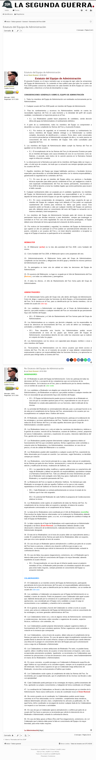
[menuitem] (82, 10)
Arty (43, 751)
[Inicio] (48, 4)
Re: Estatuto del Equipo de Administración (44, 368)
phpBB (43, 749)
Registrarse (20, 14)
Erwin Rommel (9, 86)
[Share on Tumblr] (82, 359)
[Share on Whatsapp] (85, 359)
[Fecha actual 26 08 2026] (91, 21)
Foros (17, 10)
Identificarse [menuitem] (86, 10)
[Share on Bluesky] (88, 359)
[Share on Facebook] (68, 359)
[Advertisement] (48, 52)
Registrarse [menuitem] (91, 10)
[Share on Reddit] (74, 359)
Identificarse (8, 14)
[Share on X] (71, 359)
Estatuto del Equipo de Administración (24, 27)
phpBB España (55, 754)
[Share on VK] (78, 359)
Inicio (7, 10)
